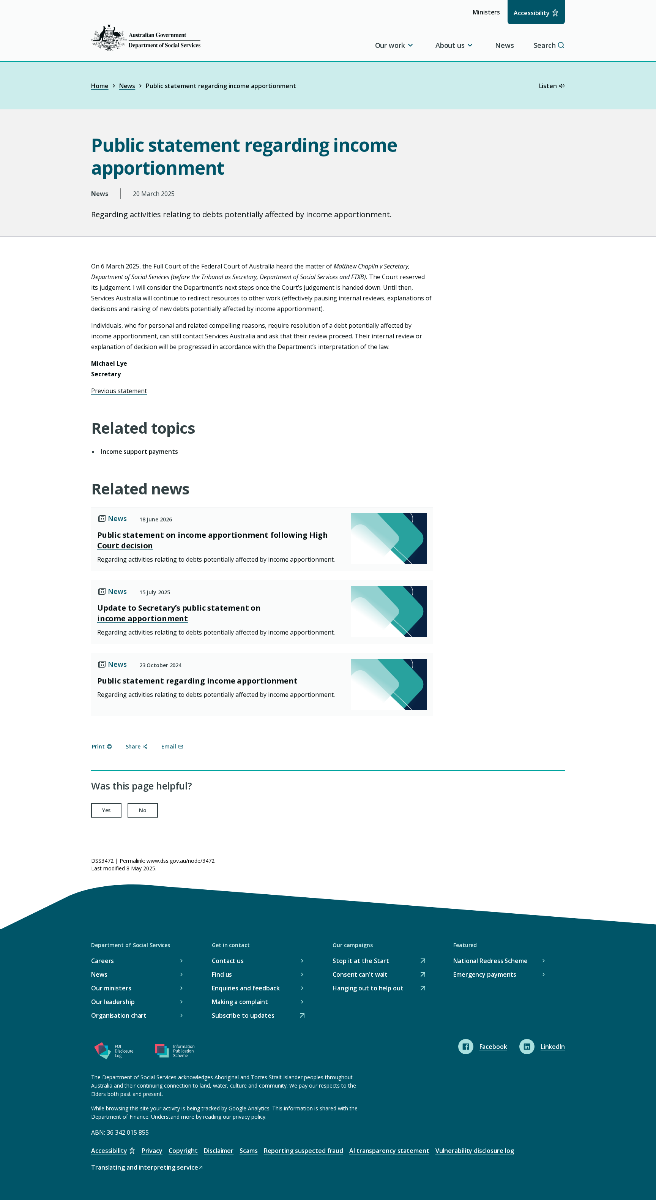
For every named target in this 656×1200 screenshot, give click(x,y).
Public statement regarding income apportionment (197, 681)
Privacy (152, 1150)
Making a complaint (240, 1002)
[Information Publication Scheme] (174, 1052)
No (143, 810)
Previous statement (119, 391)
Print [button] (98, 746)
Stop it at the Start (361, 961)
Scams (249, 1150)
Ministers (489, 16)
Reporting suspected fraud (304, 1150)
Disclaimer (218, 1150)
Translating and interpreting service (144, 1168)
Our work (390, 45)
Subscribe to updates (243, 1016)
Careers (102, 961)
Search (545, 45)
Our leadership (113, 1002)
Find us (222, 974)
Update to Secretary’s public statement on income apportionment (179, 613)
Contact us (228, 961)
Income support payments (139, 451)
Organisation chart (119, 1015)
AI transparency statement (389, 1150)
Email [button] (168, 746)
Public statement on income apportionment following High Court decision (212, 540)
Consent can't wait (360, 975)
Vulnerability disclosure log (474, 1150)
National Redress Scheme (490, 961)
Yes (106, 810)
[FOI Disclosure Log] (114, 1052)
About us (450, 45)
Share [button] (133, 746)
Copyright (183, 1150)
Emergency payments (484, 974)
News (504, 45)
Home (100, 86)
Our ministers (111, 988)
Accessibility (532, 13)
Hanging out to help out (368, 988)
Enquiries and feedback (246, 988)
